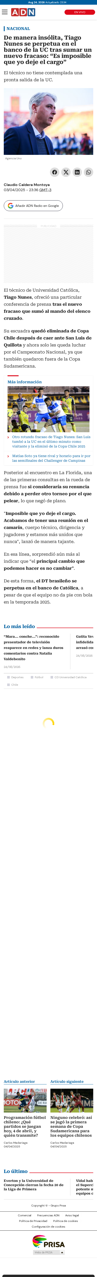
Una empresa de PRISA (48, 1241)
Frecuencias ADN (48, 1215)
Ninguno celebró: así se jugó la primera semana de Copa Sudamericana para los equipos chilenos (71, 1126)
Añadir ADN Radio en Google (37, 206)
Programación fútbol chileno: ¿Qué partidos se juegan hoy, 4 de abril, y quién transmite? (25, 1126)
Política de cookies (65, 1221)
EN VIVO (79, 12)
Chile (14, 685)
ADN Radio (23, 12)
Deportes (17, 677)
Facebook (54, 172)
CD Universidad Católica (70, 677)
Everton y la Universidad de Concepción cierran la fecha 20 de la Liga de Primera (34, 1185)
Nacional (18, 28)
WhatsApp (88, 172)
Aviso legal (72, 1215)
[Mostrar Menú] (4, 12)
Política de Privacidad (33, 1221)
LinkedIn (77, 172)
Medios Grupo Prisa (48, 1252)
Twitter (66, 172)
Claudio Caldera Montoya (27, 184)
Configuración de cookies (48, 1227)
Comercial (24, 1215)
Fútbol (39, 677)
